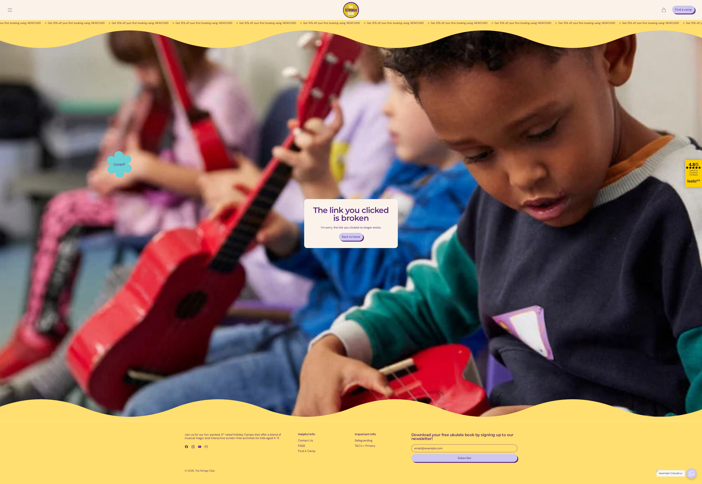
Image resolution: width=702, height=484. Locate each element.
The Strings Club (205, 470)
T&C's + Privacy (365, 446)
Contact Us (305, 440)
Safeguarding (363, 440)
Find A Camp (306, 451)
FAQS (301, 446)
